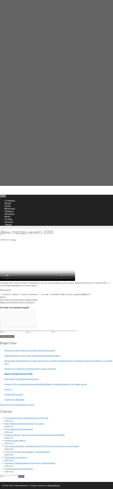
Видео (3, 297)
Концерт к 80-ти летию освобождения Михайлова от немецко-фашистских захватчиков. (45, 384)
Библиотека (9, 208)
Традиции (8, 211)
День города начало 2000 (18, 374)
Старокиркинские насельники (18, 468)
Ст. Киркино (9, 200)
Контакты (8, 222)
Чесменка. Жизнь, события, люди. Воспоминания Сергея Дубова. (34, 435)
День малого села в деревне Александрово (19, 299)
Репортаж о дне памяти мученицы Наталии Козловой (29, 350)
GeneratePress (53, 485)
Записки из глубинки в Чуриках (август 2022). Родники (30, 368)
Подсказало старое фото (15, 457)
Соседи (7, 206)
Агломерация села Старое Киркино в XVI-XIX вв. (26, 418)
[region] (56, 93)
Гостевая (8, 219)
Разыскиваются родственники (18, 429)
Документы (9, 214)
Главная (7, 224)
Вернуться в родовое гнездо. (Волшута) (17, 302)
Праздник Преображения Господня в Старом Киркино (29, 463)
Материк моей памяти (15, 440)
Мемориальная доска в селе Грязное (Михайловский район (32, 355)
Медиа (7, 216)
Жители (7, 203)
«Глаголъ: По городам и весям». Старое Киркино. (27, 451)
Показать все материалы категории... (17, 404)
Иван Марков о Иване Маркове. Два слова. (24, 423)
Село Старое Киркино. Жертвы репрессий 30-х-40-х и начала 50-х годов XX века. (41, 446)
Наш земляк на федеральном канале (21, 379)
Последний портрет (13, 394)
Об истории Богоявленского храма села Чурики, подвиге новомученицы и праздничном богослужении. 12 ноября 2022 (58, 362)
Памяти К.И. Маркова (14, 399)
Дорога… (8, 389)
